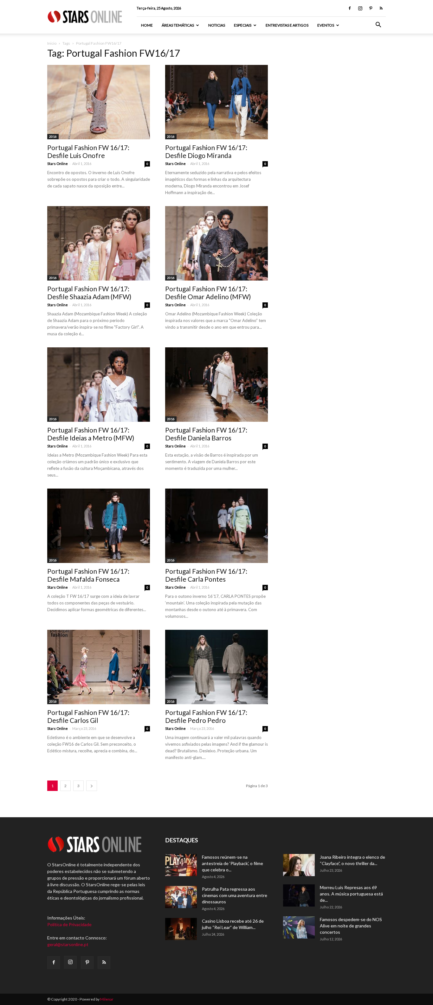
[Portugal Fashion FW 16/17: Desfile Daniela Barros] (216, 384)
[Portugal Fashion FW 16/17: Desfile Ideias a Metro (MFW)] (98, 384)
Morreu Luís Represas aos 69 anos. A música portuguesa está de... (351, 894)
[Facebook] (349, 8)
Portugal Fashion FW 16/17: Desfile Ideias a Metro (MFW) (90, 434)
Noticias (216, 25)
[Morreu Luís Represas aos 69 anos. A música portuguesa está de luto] (299, 895)
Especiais (242, 25)
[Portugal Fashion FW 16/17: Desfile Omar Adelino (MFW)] (216, 243)
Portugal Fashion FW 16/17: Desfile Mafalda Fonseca (88, 575)
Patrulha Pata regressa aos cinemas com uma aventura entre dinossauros (234, 895)
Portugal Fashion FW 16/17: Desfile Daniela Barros (206, 434)
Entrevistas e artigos (287, 25)
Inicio (51, 43)
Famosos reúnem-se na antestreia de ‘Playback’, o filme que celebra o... (232, 863)
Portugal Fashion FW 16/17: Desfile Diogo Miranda (206, 151)
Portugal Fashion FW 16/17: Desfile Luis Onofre (88, 151)
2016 (53, 136)
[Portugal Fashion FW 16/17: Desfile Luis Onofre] (98, 102)
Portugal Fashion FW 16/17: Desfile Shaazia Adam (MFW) (89, 292)
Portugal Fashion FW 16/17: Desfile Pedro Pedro (206, 716)
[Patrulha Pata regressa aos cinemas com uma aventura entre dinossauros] (181, 897)
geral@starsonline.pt (67, 944)
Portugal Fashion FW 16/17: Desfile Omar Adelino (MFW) (208, 292)
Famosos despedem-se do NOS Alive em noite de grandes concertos (351, 926)
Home (147, 25)
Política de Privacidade (69, 924)
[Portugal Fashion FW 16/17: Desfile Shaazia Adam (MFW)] (98, 243)
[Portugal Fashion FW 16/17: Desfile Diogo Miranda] (216, 102)
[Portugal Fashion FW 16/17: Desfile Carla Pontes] (216, 526)
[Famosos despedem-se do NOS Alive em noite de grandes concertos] (299, 927)
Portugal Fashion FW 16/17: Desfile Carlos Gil (88, 716)
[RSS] (381, 8)
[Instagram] (360, 8)
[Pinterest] (370, 8)
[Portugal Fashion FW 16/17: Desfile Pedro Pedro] (216, 667)
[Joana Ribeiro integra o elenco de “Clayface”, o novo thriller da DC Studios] (299, 865)
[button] (378, 25)
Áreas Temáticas (178, 25)
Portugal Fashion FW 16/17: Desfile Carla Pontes (206, 575)
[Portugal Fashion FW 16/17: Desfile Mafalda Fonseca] (98, 526)
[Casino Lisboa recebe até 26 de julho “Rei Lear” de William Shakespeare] (181, 929)
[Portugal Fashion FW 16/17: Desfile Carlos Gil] (98, 667)
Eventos (325, 25)
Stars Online (57, 163)
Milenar (106, 999)
